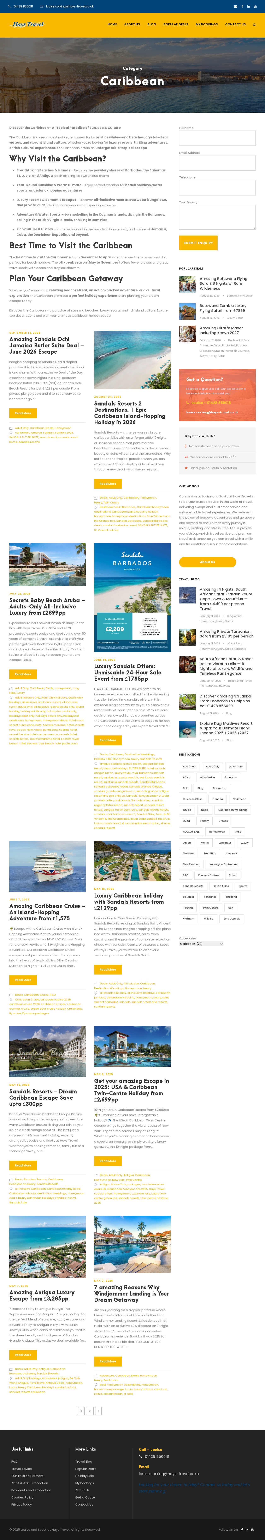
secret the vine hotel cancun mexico (33, 734)
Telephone (187, 177)
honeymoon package (109, 1389)
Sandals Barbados (128, 521)
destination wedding (120, 997)
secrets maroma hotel (45, 739)
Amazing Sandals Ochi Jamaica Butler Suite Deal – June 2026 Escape (46, 345)
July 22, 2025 (20, 593)
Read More (23, 413)
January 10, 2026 (210, 681)
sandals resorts (29, 442)
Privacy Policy (21, 1504)
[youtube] (255, 6)
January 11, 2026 (210, 616)
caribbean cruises (53, 1004)
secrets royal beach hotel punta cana (52, 743)
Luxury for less (141, 1194)
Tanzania (240, 649)
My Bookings (207, 24)
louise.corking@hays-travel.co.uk (70, 6)
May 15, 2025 (19, 1085)
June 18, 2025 (105, 660)
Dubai (186, 821)
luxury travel (122, 773)
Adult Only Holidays (54, 698)
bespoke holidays (116, 768)
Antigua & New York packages (120, 1184)
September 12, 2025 (24, 333)
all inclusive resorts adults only (54, 707)
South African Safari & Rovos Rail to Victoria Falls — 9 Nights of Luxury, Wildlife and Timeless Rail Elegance (227, 666)
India (238, 831)
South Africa (222, 686)
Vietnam (188, 918)
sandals (48, 433)
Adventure (107, 1376)
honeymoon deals (55, 720)
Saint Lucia (111, 1380)
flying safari (245, 295)
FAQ (14, 1461)
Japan (187, 842)
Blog (151, 24)
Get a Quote (85, 1497)
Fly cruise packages (35, 1013)
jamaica (36, 433)
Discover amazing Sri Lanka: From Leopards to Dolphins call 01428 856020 (226, 701)
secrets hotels (18, 739)
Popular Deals (176, 24)
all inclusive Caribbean (30, 1189)
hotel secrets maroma (50, 725)
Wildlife (208, 918)
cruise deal (38, 1009)
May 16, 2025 (104, 889)
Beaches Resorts (35, 1179)
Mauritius (210, 853)
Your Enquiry (188, 202)
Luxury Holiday (143, 1389)
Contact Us (235, 24)
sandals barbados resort (120, 525)
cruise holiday (56, 1009)
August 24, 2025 (108, 397)
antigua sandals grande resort (120, 764)
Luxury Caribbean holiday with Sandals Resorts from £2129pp (129, 902)
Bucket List (228, 345)
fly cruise (15, 1013)
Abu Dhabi (189, 766)
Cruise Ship (74, 1009)
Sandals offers (141, 800)
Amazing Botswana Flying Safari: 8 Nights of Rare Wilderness (223, 283)
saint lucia (160, 1389)
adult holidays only (27, 698)
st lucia (128, 1394)
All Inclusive (131, 984)
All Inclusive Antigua (55, 1378)
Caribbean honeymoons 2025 (127, 1189)
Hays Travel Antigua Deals (47, 1383)
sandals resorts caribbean (27, 1392)
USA (230, 908)
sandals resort (133, 805)
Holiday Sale (84, 1476)
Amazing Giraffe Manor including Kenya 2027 (221, 330)
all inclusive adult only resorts (41, 702)
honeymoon (102, 516)
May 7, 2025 (18, 1286)
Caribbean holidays (22, 1193)
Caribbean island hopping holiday (135, 512)
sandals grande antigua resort (114, 791)
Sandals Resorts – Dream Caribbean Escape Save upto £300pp (43, 1098)
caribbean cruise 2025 (55, 999)
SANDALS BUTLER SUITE (24, 437)
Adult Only (22, 428)
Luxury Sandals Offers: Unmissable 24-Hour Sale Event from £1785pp (127, 672)
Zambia (232, 295)
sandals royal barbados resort (114, 814)
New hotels (34, 730)
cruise (25, 1009)
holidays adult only (21, 716)
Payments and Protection (31, 1490)
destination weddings (51, 1193)
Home (112, 24)
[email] (235, 6)
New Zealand (191, 864)
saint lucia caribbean (108, 1394)
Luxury (98, 502)
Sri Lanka (188, 897)
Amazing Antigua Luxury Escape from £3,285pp (42, 1296)
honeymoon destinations (129, 516)
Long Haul (225, 842)
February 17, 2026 (210, 340)
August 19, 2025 (209, 740)
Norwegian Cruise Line (223, 864)
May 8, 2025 (103, 1074)
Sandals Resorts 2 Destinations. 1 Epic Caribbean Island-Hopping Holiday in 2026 (129, 413)
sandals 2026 (64, 433)
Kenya (204, 356)
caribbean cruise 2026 (24, 1004)
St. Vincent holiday (106, 530)
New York (118, 1180)
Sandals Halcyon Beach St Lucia (147, 796)
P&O (53, 995)
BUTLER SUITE (137, 768)
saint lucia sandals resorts (121, 782)
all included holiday (113, 993)
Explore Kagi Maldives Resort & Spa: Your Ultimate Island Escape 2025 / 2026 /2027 (226, 728)
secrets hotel (68, 734)
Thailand (231, 897)
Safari (239, 318)
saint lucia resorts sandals (121, 777)
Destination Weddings (139, 754)
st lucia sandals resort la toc (140, 823)
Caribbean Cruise (27, 999)
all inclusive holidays (141, 993)
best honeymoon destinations (120, 1385)
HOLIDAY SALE (103, 759)
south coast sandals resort (148, 819)
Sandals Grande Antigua (145, 787)
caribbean (22, 433)
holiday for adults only (61, 711)
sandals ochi (48, 437)
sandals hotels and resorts (112, 800)
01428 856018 (23, 6)
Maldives (188, 853)
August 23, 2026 (210, 295)
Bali (185, 788)
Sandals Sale (145, 814)
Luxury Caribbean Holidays (36, 1198)
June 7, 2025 (19, 899)
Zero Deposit (231, 918)
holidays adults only (49, 716)
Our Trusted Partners (27, 1476)
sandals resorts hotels (153, 810)
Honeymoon (63, 428)
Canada (217, 799)
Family (204, 821)
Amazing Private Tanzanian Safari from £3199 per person (227, 634)
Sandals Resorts (151, 759)
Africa (217, 345)
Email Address (189, 152)
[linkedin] (248, 6)
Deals (49, 428)
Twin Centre (111, 502)
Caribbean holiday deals (64, 1189)
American (231, 777)
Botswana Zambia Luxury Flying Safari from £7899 (223, 308)
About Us (132, 24)
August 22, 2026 (210, 318)
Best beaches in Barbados (118, 507)
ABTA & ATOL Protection (29, 1483)
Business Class (192, 799)
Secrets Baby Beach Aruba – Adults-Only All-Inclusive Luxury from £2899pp (47, 606)
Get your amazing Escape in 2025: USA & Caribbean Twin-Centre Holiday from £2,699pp (131, 1090)
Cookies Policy (22, 1497)
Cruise (44, 995)
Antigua (129, 1175)
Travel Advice (21, 1469)
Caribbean (37, 428)
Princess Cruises (208, 875)
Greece (223, 821)
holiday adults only (33, 711)
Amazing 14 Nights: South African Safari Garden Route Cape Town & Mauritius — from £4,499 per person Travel (226, 599)
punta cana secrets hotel (60, 730)
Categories (188, 938)
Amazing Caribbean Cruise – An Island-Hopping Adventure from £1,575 (47, 912)
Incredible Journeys (237, 351)
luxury (157, 997)
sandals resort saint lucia (120, 810)
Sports (243, 886)
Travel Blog (83, 1461)
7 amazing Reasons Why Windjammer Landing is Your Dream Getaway (131, 1294)
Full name (186, 128)
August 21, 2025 (209, 713)
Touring (188, 908)
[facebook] (242, 6)
